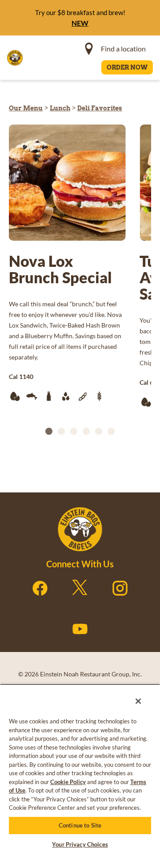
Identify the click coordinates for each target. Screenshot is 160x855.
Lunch (60, 108)
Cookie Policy (68, 781)
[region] (80, 768)
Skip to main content (55, 9)
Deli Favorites (99, 108)
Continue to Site (80, 825)
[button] (48, 431)
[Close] (135, 698)
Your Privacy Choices (80, 844)
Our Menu (26, 108)
